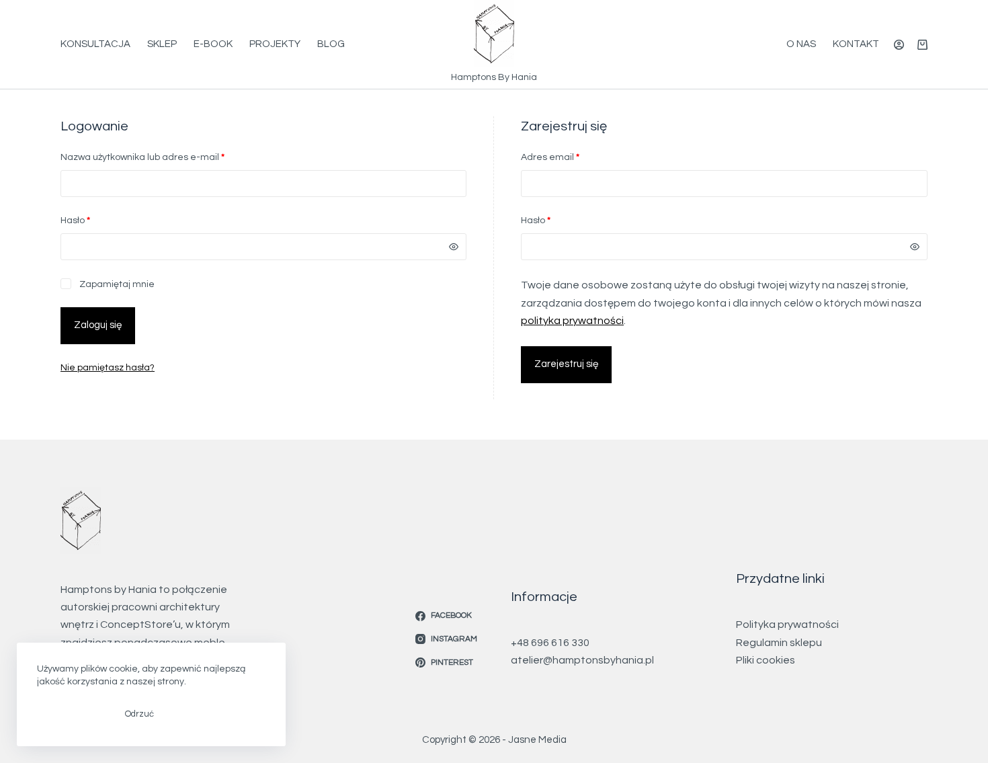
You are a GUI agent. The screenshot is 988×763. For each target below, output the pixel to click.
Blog (331, 44)
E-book (213, 44)
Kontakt (856, 44)
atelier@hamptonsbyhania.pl (582, 660)
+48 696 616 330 (550, 642)
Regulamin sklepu (779, 642)
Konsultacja (95, 44)
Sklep (162, 44)
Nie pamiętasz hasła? (107, 367)
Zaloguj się (98, 325)
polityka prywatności (572, 320)
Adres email (575, 157)
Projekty (274, 44)
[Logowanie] (899, 45)
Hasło (100, 220)
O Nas (801, 44)
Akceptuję (70, 714)
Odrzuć (139, 714)
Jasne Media (537, 740)
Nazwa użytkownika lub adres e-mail (168, 157)
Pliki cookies (765, 660)
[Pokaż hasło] (453, 246)
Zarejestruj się (566, 364)
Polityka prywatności (787, 624)
